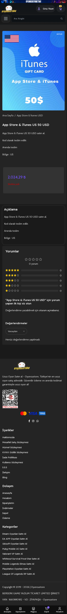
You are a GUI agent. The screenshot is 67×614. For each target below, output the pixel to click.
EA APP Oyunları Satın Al (13, 542)
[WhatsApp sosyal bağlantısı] (36, 425)
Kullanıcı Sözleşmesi (11, 466)
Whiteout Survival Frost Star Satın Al (19, 562)
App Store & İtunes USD (29, 115)
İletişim (5, 476)
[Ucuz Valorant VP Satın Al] (32, 1)
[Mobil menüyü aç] (6, 18)
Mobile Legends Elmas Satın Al (17, 567)
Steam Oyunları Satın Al (13, 537)
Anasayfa (6, 497)
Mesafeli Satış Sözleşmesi (14, 446)
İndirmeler (6, 512)
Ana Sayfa (6, 115)
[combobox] (33, 18)
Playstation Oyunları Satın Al (15, 572)
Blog (3, 481)
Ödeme (5, 522)
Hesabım (5, 502)
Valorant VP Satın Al (11, 557)
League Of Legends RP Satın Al (17, 577)
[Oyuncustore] (13, 8)
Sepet (4, 517)
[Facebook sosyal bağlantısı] (28, 425)
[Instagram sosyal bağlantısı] (32, 425)
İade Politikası (8, 461)
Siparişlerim (7, 507)
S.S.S (3, 471)
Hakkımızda (7, 441)
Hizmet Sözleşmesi (11, 451)
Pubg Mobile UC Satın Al (13, 552)
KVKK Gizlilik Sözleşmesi (14, 456)
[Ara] (59, 18)
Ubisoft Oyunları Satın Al (13, 547)
